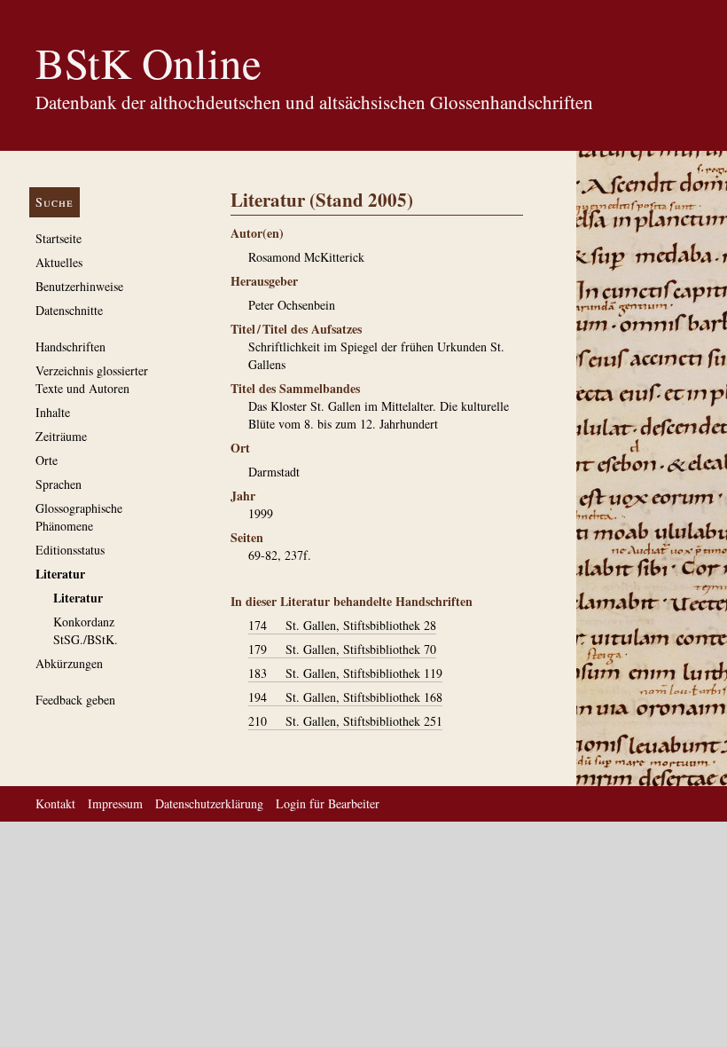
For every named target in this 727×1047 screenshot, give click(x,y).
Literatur (60, 573)
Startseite (58, 238)
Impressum (115, 803)
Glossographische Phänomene (78, 517)
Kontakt (55, 803)
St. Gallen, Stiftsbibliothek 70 (342, 649)
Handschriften (70, 346)
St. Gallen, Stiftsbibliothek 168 (345, 697)
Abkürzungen (69, 663)
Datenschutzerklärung (209, 803)
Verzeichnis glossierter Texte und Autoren (91, 379)
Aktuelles (58, 262)
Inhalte (52, 412)
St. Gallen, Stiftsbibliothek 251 (345, 720)
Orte (46, 460)
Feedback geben (75, 699)
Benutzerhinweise (79, 286)
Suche (54, 201)
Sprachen (58, 484)
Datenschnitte (69, 310)
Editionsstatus (70, 549)
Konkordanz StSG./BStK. (85, 630)
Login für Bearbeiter (327, 803)
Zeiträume (61, 436)
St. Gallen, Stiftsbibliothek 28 (342, 625)
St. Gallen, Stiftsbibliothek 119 (345, 673)
